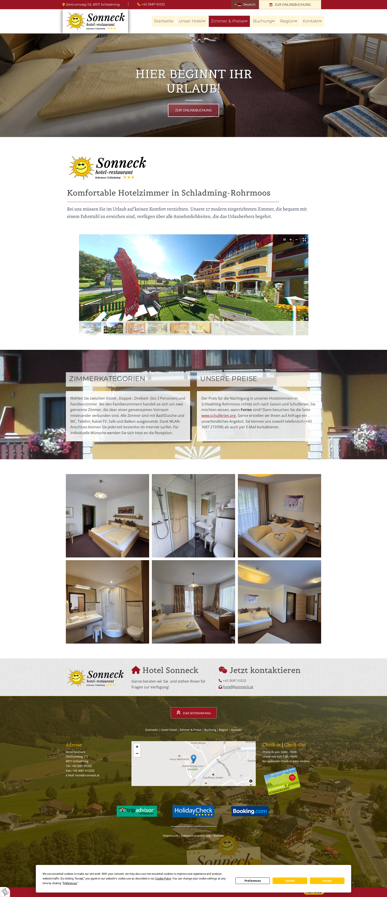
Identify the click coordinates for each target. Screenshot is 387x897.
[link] (192, 21)
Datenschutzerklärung (196, 836)
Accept (327, 880)
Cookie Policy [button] (163, 878)
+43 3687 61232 (153, 4)
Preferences (253, 880)
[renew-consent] (5, 892)
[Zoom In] (137, 746)
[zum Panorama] (193, 285)
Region (287, 21)
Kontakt (311, 21)
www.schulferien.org (218, 415)
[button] (290, 4)
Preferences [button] (70, 883)
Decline (290, 880)
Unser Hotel (191, 21)
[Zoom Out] (137, 753)
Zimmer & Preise (228, 21)
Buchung (262, 21)
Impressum (170, 836)
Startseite (163, 21)
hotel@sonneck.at (238, 686)
